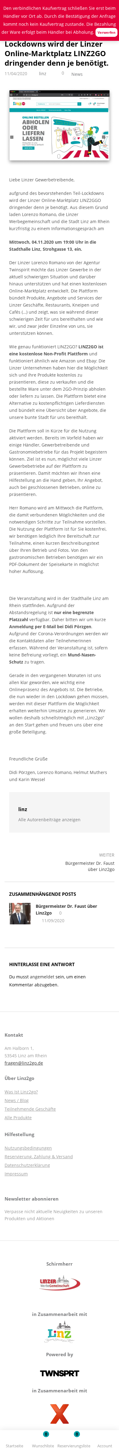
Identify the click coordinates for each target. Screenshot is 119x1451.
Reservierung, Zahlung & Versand (39, 1156)
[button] (73, 1442)
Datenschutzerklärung (27, 1165)
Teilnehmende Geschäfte (30, 1109)
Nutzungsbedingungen (28, 1148)
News (77, 74)
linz (42, 73)
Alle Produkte (18, 1117)
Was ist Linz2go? (21, 1092)
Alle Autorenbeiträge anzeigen (49, 819)
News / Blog (17, 1100)
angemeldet (42, 977)
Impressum (16, 1174)
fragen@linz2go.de (24, 1063)
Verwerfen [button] (106, 32)
